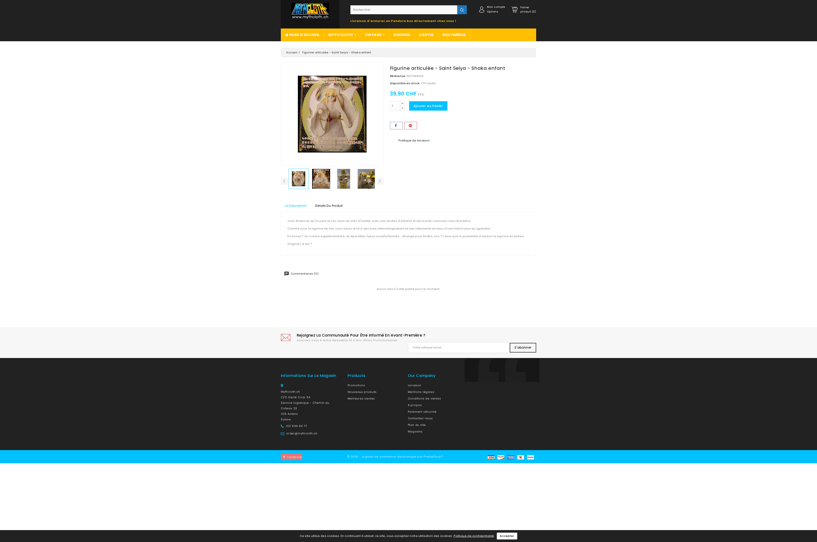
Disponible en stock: (405, 83)
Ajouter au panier (428, 106)
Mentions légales (421, 392)
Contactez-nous (420, 418)
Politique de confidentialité (474, 536)
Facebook (294, 457)
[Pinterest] (410, 125)
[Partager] (396, 125)
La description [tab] (296, 206)
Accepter (507, 536)
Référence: (398, 76)
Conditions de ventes (424, 399)
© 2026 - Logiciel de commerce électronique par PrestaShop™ (395, 457)
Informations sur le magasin (308, 375)
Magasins (415, 431)
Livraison (414, 385)
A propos (415, 405)
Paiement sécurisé (422, 412)
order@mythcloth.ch (301, 433)
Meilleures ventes (361, 399)
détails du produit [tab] (329, 206)
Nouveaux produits (362, 392)
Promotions (356, 385)
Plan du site (417, 425)
